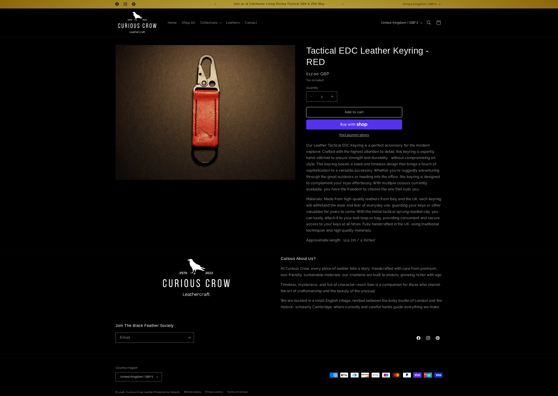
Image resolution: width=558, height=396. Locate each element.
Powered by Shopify (167, 392)
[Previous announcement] (215, 4)
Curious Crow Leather (140, 392)
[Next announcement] (343, 4)
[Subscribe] (189, 338)
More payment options (354, 135)
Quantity (312, 87)
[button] (211, 22)
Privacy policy (214, 392)
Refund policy (192, 392)
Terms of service (237, 392)
